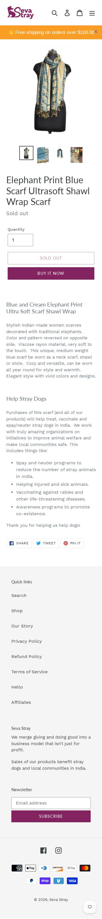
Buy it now (50, 273)
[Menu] (92, 12)
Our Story (22, 626)
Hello (17, 687)
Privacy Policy (26, 641)
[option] (26, 152)
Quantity (16, 229)
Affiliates (21, 702)
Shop (17, 610)
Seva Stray (58, 900)
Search (19, 595)
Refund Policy (26, 656)
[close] (96, 32)
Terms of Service (29, 671)
